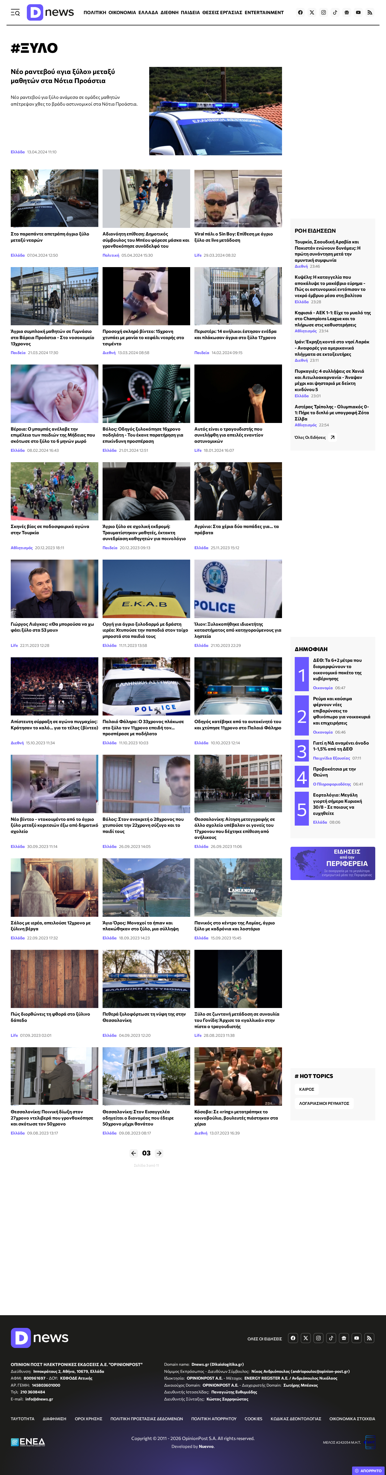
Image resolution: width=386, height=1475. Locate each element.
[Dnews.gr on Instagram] (323, 12)
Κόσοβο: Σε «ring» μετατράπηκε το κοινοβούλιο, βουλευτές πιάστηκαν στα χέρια (236, 1117)
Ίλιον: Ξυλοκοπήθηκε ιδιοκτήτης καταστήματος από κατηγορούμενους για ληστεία (237, 630)
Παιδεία (18, 352)
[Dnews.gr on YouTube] (358, 12)
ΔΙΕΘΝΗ (170, 12)
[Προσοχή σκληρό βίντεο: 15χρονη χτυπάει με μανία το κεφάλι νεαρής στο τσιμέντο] (146, 296)
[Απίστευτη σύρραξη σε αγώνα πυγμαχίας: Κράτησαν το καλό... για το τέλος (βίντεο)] (54, 686)
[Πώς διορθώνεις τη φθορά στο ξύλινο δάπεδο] (54, 979)
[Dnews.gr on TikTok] (335, 12)
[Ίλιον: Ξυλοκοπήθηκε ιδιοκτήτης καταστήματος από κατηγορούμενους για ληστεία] (238, 589)
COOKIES (253, 1418)
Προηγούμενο (133, 1153)
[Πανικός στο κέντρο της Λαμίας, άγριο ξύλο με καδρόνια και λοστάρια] (238, 887)
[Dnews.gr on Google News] (346, 12)
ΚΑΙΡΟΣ (306, 1089)
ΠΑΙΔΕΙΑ (190, 12)
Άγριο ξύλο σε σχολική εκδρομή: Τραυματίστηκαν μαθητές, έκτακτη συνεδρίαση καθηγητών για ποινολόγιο (144, 532)
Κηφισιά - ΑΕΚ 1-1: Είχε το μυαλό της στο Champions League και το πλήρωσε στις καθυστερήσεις (333, 318)
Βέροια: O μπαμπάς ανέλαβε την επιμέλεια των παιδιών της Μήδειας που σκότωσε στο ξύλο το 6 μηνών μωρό (53, 435)
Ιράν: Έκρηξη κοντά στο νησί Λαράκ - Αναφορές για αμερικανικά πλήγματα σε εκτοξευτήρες (332, 347)
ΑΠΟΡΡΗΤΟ (371, 1471)
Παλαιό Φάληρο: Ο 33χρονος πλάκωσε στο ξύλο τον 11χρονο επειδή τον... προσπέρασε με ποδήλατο (143, 727)
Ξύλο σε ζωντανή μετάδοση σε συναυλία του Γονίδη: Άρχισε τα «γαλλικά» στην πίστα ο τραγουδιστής (236, 1020)
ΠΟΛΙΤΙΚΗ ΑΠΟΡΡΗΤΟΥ (214, 1418)
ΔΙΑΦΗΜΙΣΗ (54, 1418)
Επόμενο (159, 1153)
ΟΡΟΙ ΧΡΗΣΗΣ (88, 1418)
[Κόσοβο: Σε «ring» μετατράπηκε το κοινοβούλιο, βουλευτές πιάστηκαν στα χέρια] (238, 1076)
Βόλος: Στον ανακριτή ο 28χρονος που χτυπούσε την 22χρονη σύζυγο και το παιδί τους (143, 825)
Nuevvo (206, 1446)
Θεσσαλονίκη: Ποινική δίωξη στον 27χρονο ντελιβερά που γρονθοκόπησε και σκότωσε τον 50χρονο (52, 1117)
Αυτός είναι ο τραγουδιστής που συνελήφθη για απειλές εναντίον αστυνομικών (228, 435)
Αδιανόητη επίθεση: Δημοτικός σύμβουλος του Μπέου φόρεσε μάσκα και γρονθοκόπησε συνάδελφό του (146, 239)
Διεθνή (109, 352)
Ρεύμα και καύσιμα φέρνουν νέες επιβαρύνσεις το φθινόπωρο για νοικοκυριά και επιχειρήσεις (341, 710)
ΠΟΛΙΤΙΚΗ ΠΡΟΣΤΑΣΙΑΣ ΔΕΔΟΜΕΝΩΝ (146, 1418)
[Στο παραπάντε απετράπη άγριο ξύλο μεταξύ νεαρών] (54, 198)
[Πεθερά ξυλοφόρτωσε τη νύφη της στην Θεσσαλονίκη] (146, 979)
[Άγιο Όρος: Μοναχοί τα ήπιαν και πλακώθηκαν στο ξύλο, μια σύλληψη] (146, 887)
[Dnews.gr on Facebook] (300, 12)
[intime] (146, 686)
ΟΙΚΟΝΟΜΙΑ (122, 12)
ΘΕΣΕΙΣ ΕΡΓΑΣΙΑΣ (222, 12)
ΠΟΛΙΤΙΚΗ (95, 12)
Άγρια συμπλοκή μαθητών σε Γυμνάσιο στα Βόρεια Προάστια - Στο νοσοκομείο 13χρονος (52, 337)
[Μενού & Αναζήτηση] (15, 12)
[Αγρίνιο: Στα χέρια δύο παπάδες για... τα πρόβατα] (238, 491)
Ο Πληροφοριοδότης (332, 784)
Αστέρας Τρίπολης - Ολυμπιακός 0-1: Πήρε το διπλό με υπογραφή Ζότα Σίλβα (332, 412)
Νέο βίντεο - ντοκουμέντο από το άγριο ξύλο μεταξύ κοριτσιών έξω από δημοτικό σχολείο (54, 825)
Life (197, 255)
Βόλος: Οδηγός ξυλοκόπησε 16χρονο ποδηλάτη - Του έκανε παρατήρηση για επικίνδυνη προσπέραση (143, 435)
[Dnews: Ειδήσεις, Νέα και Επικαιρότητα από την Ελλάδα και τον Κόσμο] (50, 12)
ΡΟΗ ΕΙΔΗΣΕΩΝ (315, 230)
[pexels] (54, 1076)
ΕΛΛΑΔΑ (148, 12)
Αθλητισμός (22, 547)
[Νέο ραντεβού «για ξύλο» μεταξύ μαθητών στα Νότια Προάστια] (215, 111)
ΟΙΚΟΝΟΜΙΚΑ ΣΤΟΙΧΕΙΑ (352, 1418)
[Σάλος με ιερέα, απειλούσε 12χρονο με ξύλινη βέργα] (54, 887)
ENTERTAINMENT (264, 12)
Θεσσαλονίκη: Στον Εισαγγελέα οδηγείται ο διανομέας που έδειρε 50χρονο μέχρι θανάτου (138, 1117)
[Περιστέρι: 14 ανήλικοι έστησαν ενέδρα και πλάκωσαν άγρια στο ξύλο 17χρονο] (238, 296)
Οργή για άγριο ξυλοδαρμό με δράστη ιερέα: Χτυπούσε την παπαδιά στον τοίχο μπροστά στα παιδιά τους (145, 630)
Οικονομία (323, 687)
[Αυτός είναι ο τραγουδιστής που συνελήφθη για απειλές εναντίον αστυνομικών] (238, 394)
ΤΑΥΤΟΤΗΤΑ (22, 1418)
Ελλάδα (18, 151)
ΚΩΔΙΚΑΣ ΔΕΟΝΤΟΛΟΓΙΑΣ (296, 1418)
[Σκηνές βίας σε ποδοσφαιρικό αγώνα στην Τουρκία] (54, 491)
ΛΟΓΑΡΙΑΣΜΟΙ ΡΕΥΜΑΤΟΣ (324, 1103)
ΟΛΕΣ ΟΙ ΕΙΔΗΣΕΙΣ (265, 1338)
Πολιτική (111, 255)
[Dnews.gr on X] (311, 12)
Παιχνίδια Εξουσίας (331, 758)
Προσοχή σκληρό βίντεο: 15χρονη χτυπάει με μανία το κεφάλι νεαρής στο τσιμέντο (143, 337)
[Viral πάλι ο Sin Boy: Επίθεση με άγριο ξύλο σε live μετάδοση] (238, 198)
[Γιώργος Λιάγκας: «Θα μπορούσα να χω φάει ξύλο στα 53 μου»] (54, 589)
